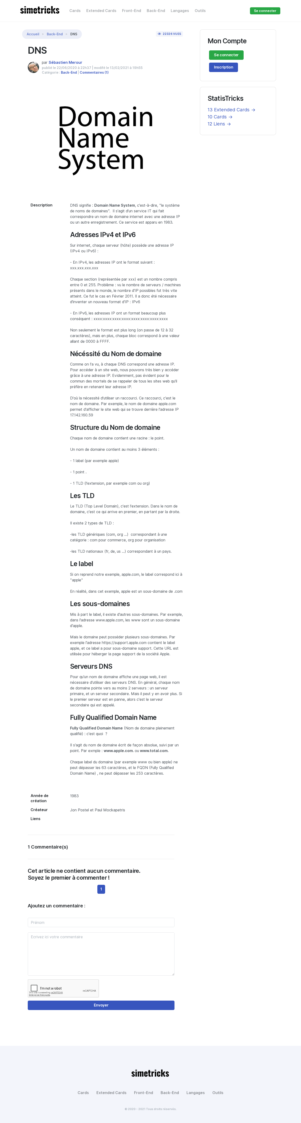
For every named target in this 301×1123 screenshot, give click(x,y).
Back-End (156, 10)
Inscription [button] (223, 67)
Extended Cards (101, 10)
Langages (180, 10)
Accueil (33, 34)
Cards (75, 10)
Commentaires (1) (94, 72)
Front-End (131, 10)
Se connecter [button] (265, 11)
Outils (200, 10)
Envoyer (101, 1005)
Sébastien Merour (65, 62)
